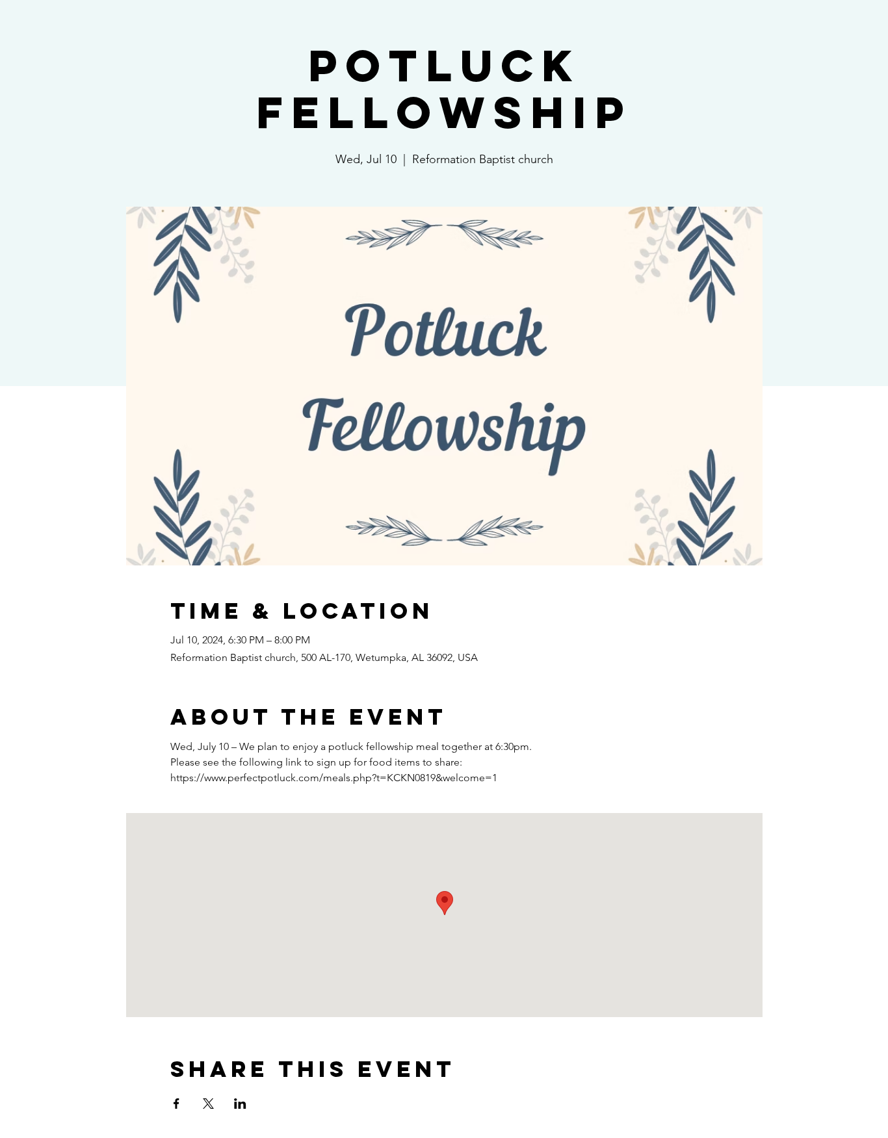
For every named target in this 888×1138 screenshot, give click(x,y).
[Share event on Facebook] (176, 1103)
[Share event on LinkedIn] (240, 1103)
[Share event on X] (208, 1103)
